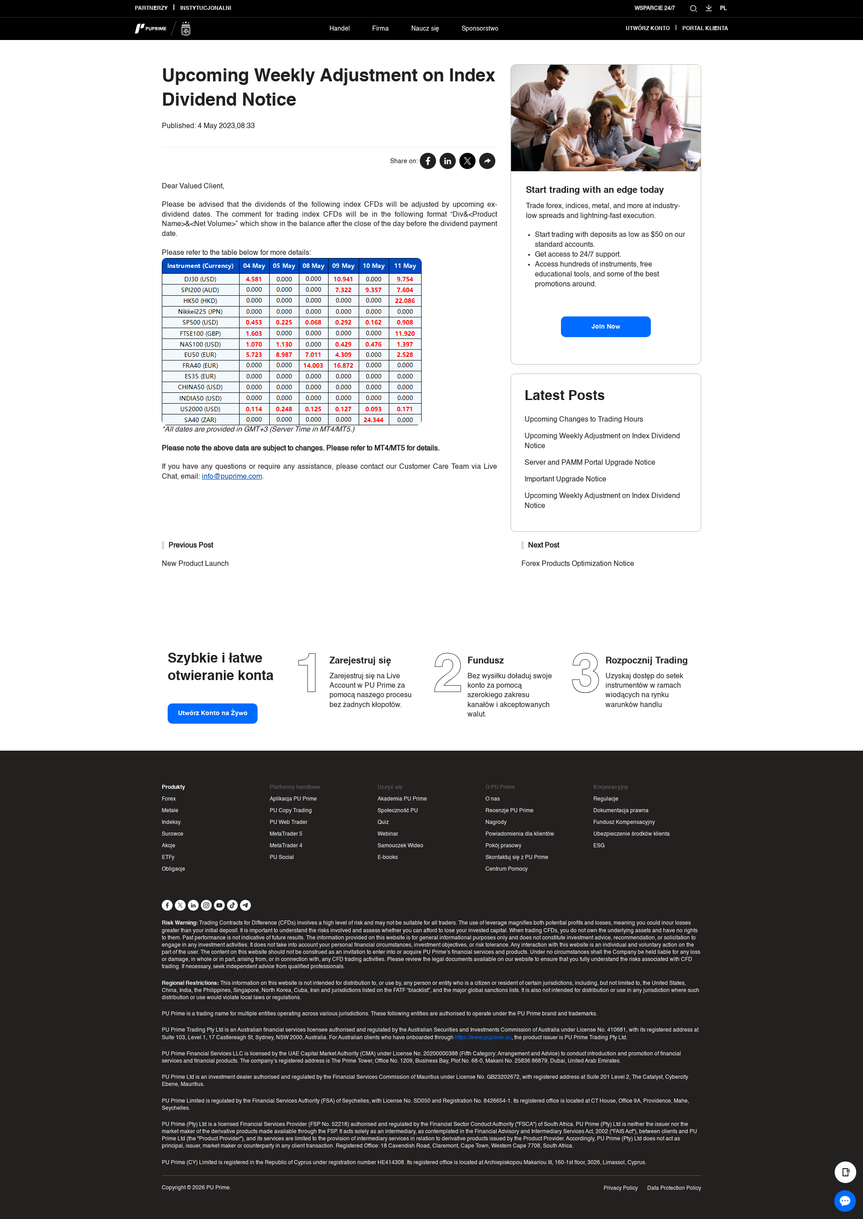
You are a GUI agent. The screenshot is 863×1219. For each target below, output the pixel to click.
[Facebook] (428, 162)
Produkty (173, 787)
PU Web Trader (288, 822)
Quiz (383, 822)
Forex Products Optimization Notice (577, 564)
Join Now (606, 327)
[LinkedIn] (448, 162)
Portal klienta (705, 28)
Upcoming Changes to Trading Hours (584, 419)
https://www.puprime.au (483, 1038)
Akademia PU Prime (402, 799)
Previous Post (191, 545)
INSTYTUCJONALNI (205, 8)
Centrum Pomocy (506, 869)
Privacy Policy (621, 1188)
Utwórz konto (648, 28)
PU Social (282, 857)
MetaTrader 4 (286, 846)
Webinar (388, 834)
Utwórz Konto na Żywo (213, 713)
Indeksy (171, 822)
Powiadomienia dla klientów (519, 834)
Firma (380, 29)
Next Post (543, 545)
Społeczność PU (398, 811)
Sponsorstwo (480, 29)
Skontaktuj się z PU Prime (516, 857)
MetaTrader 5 (286, 834)
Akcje (168, 846)
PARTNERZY (151, 8)
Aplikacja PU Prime (293, 799)
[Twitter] (467, 162)
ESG (599, 846)
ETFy (168, 857)
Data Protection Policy (674, 1188)
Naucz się (425, 29)
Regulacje (605, 799)
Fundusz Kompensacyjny (624, 822)
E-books (388, 857)
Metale (170, 811)
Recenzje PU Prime (509, 811)
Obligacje (173, 869)
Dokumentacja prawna (621, 811)
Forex (169, 799)
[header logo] (163, 28)
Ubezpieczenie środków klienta (631, 834)
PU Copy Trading (291, 811)
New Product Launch (195, 564)
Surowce (172, 834)
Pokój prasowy (503, 846)
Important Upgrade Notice (565, 479)
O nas (492, 799)
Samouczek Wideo (400, 846)
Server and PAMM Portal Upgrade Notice (590, 463)
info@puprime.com (232, 476)
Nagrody (496, 822)
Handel (339, 29)
